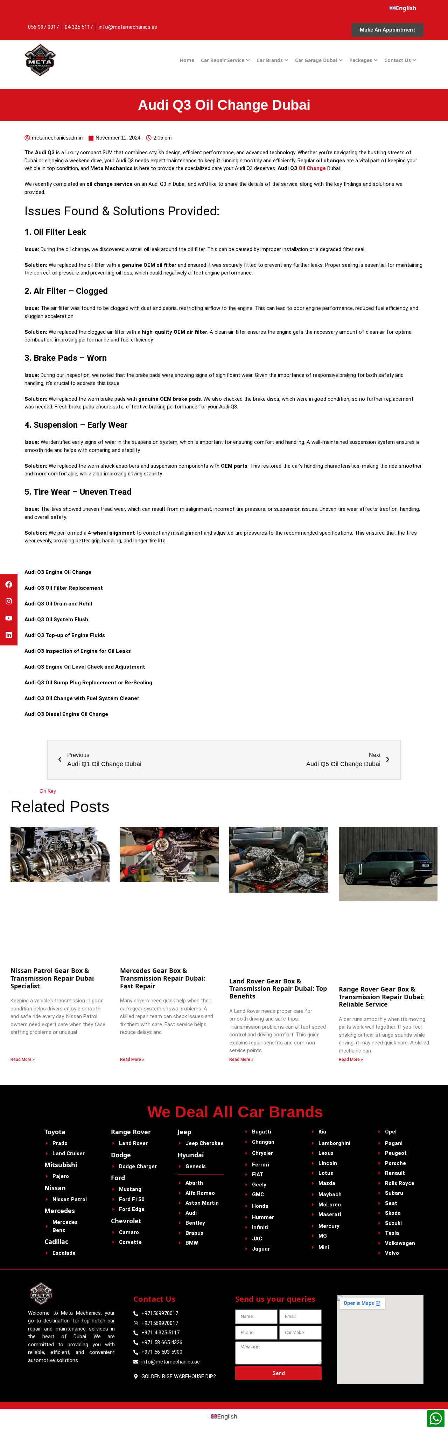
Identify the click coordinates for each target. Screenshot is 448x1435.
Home (187, 60)
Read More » (22, 1059)
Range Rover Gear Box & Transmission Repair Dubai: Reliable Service (381, 996)
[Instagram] (9, 601)
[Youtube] (9, 618)
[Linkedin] (9, 635)
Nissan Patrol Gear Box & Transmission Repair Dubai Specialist (52, 978)
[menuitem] (403, 8)
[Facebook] (9, 584)
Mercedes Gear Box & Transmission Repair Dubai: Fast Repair (162, 978)
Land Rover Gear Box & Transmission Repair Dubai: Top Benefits (278, 988)
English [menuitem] (227, 1416)
